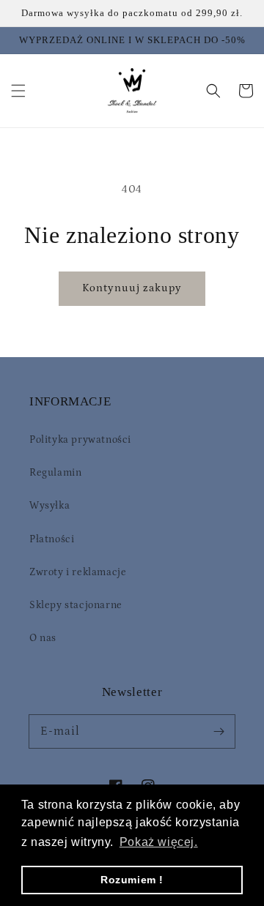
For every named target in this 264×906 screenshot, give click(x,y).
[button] (18, 91)
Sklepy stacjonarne (75, 605)
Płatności (51, 539)
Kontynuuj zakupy (132, 288)
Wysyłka (49, 506)
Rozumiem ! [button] (132, 880)
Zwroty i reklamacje (77, 572)
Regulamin (55, 473)
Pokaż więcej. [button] (159, 842)
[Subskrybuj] (218, 731)
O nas (42, 638)
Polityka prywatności (80, 440)
